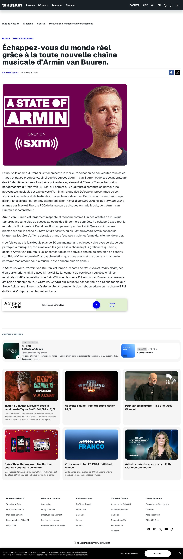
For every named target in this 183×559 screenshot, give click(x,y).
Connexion (46, 504)
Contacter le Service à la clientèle (157, 507)
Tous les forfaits (13, 504)
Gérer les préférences (129, 553)
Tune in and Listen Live (53, 305)
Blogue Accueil (10, 23)
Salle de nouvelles (120, 509)
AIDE (145, 5)
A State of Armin (32, 349)
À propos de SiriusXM (121, 504)
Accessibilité (117, 525)
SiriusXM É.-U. (152, 520)
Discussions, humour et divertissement (71, 23)
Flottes (79, 525)
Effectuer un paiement (51, 515)
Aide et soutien (153, 515)
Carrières (115, 515)
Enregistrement (48, 509)
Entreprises (81, 509)
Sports (41, 23)
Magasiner (11, 525)
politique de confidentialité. (77, 555)
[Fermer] (180, 553)
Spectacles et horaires (31, 359)
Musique (28, 23)
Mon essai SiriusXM (15, 509)
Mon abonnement (14, 515)
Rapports (115, 530)
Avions (79, 520)
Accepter (158, 553)
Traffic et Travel (83, 504)
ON (152, 5)
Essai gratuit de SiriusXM (17, 520)
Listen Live (112, 304)
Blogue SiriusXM (118, 520)
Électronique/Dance (23, 38)
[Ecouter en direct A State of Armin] (11, 351)
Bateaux (80, 515)
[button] (171, 72)
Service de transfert (50, 520)
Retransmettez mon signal (53, 525)
